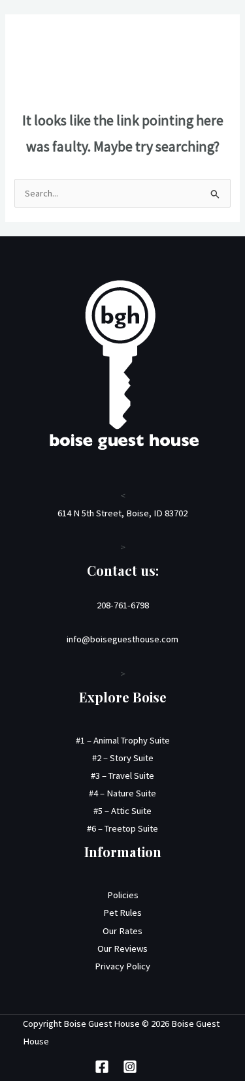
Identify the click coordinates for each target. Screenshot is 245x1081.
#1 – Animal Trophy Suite (123, 740)
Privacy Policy (122, 966)
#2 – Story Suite (123, 758)
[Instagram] (130, 1066)
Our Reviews (122, 948)
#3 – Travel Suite (122, 775)
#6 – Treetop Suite (122, 828)
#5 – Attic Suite (122, 811)
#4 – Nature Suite (122, 793)
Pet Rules (122, 912)
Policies (123, 895)
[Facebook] (102, 1066)
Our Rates (122, 931)
